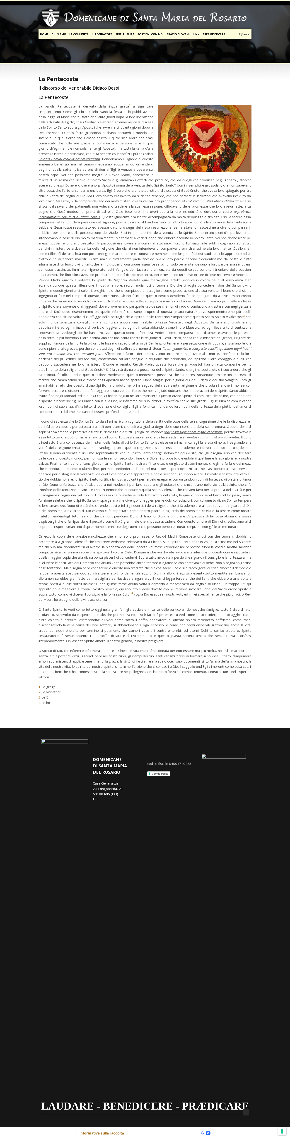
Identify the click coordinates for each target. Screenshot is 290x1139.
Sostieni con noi (151, 34)
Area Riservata (214, 34)
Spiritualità (125, 34)
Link (196, 34)
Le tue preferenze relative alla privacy (164, 1133)
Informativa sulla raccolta (102, 1133)
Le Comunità (79, 34)
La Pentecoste (58, 79)
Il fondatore (102, 34)
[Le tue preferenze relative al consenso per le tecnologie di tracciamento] (282, 1131)
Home (44, 34)
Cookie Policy (160, 773)
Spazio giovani (178, 34)
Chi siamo (59, 34)
